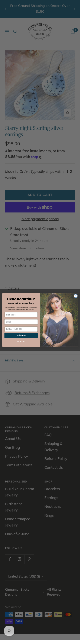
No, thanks (21, 342)
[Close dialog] (75, 296)
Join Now (21, 335)
